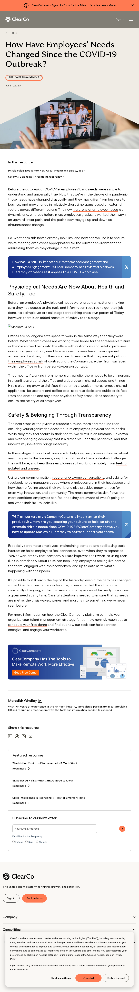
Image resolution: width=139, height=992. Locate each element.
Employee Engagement (24, 77)
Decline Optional (116, 978)
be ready (105, 590)
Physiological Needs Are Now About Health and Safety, (46, 170)
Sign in (11, 898)
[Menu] (131, 19)
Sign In (120, 19)
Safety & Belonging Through (35, 176)
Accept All (88, 978)
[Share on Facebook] (17, 736)
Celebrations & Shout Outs (35, 561)
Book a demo (34, 898)
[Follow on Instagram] (24, 736)
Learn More (108, 5)
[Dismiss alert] (132, 5)
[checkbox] (69, 842)
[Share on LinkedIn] (10, 736)
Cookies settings (61, 978)
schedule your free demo (27, 624)
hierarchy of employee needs (95, 209)
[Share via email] (30, 736)
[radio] (17, 842)
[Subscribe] (122, 829)
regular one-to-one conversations (78, 477)
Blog (13, 33)
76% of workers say (23, 556)
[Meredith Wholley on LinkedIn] (40, 701)
